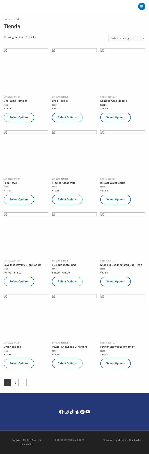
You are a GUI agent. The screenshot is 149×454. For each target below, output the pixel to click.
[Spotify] (82, 412)
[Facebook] (61, 412)
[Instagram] (66, 412)
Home (7, 19)
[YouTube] (87, 412)
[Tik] (72, 412)
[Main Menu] (141, 6)
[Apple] (77, 412)
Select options (18, 117)
